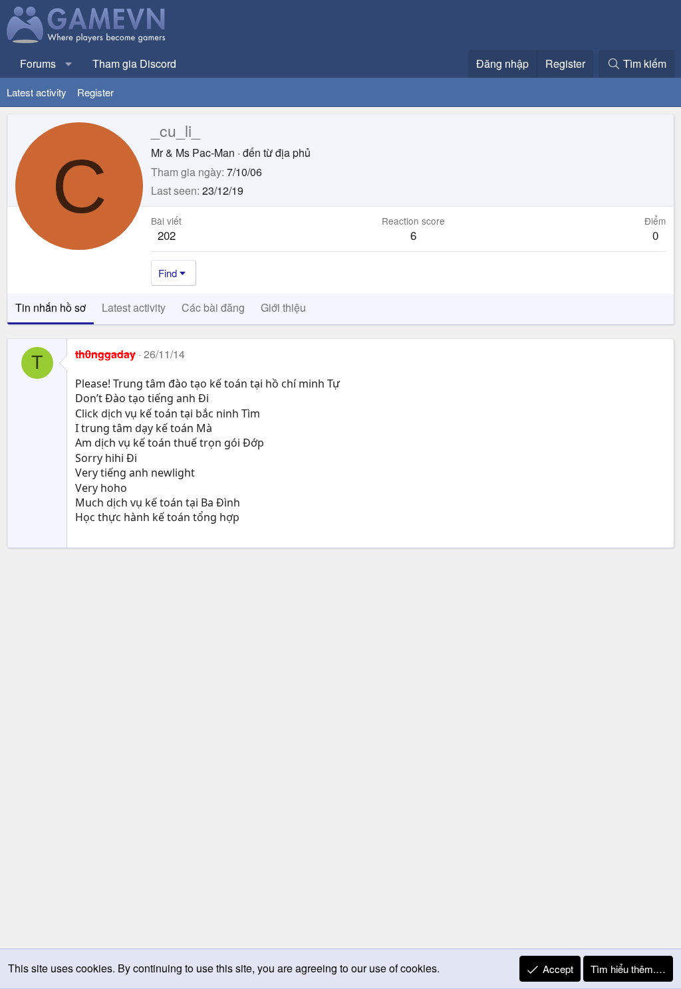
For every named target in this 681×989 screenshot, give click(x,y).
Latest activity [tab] (134, 307)
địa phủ (293, 152)
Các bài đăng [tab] (213, 307)
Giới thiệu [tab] (283, 307)
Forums (38, 63)
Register (95, 92)
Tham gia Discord (134, 63)
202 (167, 235)
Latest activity (37, 92)
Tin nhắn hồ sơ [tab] (50, 307)
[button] (69, 64)
